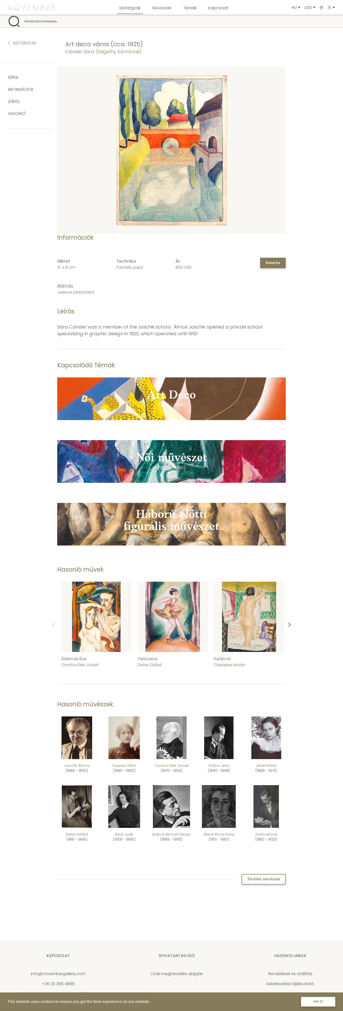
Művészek (161, 8)
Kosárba (273, 263)
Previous (53, 624)
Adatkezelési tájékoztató (290, 984)
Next (289, 624)
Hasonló (17, 113)
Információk (21, 89)
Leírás (14, 101)
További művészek (263, 879)
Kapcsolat (218, 8)
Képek (13, 77)
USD (308, 7)
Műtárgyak (130, 8)
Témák (189, 8)
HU (295, 7)
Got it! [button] (318, 1001)
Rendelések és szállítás (290, 974)
